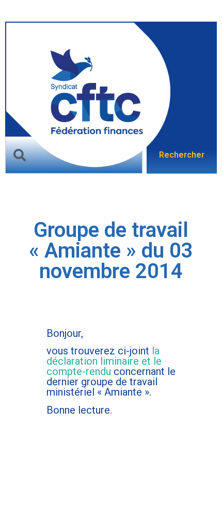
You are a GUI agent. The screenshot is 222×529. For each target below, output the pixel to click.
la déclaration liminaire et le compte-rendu (104, 361)
